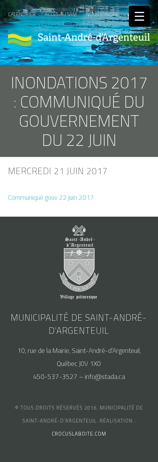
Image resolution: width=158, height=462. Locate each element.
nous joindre (102, 14)
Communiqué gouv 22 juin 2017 (51, 197)
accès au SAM (61, 14)
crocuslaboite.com (79, 434)
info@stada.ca (105, 377)
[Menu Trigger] (139, 16)
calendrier (22, 14)
